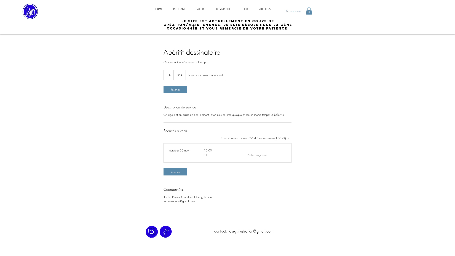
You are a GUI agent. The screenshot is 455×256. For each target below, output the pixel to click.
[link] (175, 89)
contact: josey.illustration (233, 231)
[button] (309, 11)
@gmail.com (263, 231)
